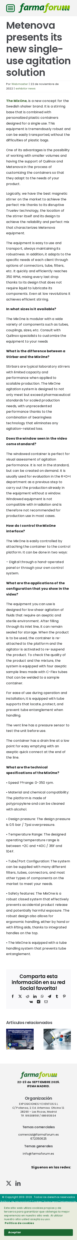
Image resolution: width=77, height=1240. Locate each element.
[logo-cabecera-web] (44, 4)
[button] (9, 1039)
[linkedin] (18, 1183)
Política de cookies (19, 1223)
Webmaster (19, 84)
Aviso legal (51, 1201)
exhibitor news (26, 88)
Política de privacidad (15, 1201)
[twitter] (8, 1183)
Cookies (37, 1201)
